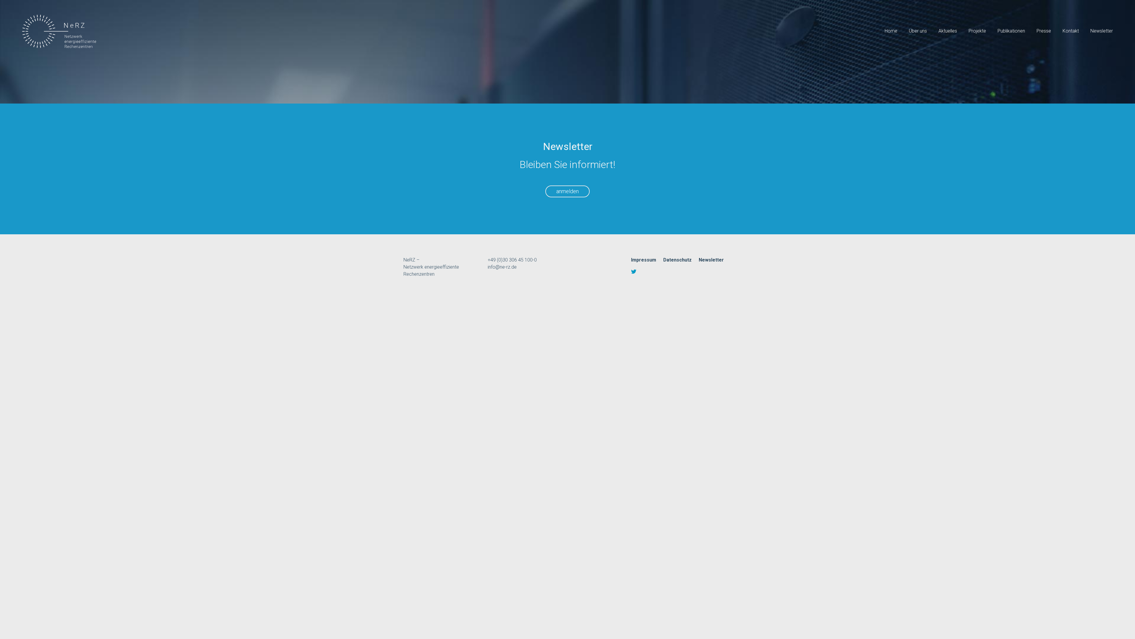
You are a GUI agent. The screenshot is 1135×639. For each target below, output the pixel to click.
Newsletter (1101, 31)
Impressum (643, 260)
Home (891, 31)
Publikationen (1011, 31)
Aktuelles (947, 31)
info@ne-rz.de (502, 267)
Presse (1044, 31)
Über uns (918, 31)
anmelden (567, 191)
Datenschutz (677, 260)
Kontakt (1071, 31)
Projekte (977, 31)
